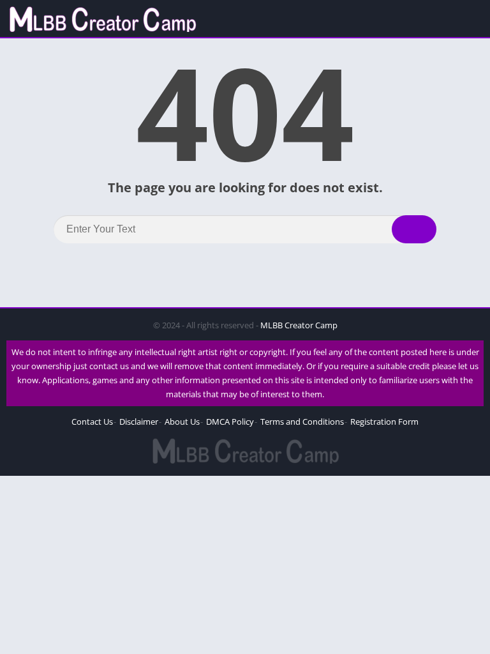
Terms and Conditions (302, 421)
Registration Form (384, 421)
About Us (182, 421)
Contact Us (92, 421)
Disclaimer (138, 421)
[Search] (414, 229)
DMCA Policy (230, 421)
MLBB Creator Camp (299, 325)
